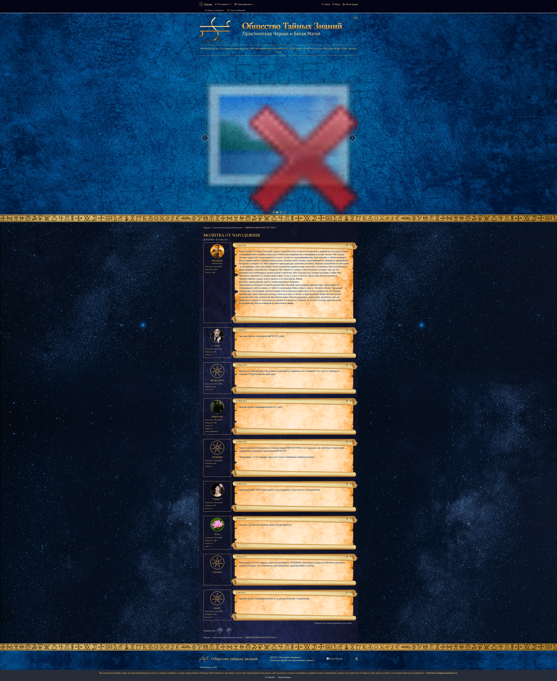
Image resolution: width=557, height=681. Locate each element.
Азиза (217, 345)
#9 (351, 592)
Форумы (208, 4)
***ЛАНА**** (217, 499)
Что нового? (223, 4)
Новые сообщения (216, 10)
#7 (351, 518)
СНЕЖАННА (217, 457)
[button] (230, 4)
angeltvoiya (217, 416)
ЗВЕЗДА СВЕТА (217, 380)
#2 (351, 330)
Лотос (217, 534)
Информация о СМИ (208, 667)
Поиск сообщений (237, 10)
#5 (351, 441)
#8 (351, 556)
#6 (351, 484)
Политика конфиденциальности (441, 673)
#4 (351, 401)
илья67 (217, 608)
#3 (351, 365)
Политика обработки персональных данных (292, 660)
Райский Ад (214, 431)
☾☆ (211, 546)
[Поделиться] (347, 245)
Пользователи (244, 4)
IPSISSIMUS (210, 239)
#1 (351, 245)
